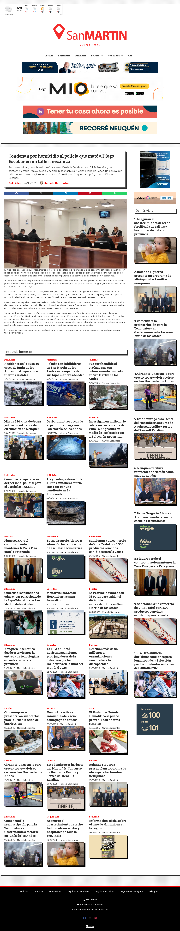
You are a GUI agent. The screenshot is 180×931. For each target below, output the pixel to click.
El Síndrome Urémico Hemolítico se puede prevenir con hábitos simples (104, 718)
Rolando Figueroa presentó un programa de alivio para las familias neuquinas (107, 770)
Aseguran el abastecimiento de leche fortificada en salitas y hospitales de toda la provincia (65, 828)
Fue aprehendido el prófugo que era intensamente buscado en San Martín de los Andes (106, 371)
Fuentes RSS (55, 891)
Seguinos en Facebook (78, 891)
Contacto (38, 891)
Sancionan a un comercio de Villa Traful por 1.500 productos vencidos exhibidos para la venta (107, 546)
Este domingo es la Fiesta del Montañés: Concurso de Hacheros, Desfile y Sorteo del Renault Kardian (65, 772)
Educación (52, 536)
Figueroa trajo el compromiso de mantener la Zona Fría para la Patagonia (20, 546)
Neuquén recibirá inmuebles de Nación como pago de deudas (62, 716)
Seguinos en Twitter (104, 891)
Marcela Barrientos (56, 183)
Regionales (64, 55)
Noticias (24, 891)
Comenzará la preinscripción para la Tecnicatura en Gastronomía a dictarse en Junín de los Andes (21, 828)
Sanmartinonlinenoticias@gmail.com (90, 909)
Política (95, 55)
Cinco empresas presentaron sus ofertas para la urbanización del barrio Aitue (22, 718)
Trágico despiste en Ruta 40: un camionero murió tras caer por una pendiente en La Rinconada (65, 486)
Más (130, 55)
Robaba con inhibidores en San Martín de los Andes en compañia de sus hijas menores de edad (65, 369)
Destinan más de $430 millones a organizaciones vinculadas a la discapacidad (105, 656)
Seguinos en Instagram (132, 891)
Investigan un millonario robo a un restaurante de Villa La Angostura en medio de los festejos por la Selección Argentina (107, 429)
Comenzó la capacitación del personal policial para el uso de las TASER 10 (22, 482)
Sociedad (52, 589)
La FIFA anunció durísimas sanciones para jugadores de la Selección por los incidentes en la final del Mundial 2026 (65, 658)
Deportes (51, 645)
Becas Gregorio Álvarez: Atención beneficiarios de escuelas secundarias (64, 544)
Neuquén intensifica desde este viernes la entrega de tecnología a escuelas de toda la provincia (21, 656)
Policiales (80, 55)
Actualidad (114, 55)
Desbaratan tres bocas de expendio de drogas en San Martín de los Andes (65, 425)
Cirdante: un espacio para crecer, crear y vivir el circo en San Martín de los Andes (23, 770)
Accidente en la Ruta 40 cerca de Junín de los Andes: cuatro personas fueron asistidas (21, 369)
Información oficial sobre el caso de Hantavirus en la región (107, 824)
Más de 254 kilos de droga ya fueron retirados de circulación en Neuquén (22, 425)
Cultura (51, 760)
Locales (49, 55)
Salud (92, 708)
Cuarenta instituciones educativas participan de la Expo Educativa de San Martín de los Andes (22, 598)
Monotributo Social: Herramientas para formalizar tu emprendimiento (61, 598)
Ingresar (156, 891)
